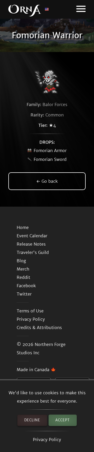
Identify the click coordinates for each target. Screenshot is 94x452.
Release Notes (31, 244)
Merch (23, 269)
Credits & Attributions (39, 327)
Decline (32, 420)
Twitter (24, 294)
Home (23, 227)
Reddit (23, 277)
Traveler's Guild (33, 252)
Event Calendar (32, 235)
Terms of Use (30, 310)
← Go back (47, 181)
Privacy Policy (47, 439)
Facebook (26, 285)
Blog (21, 260)
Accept (62, 420)
